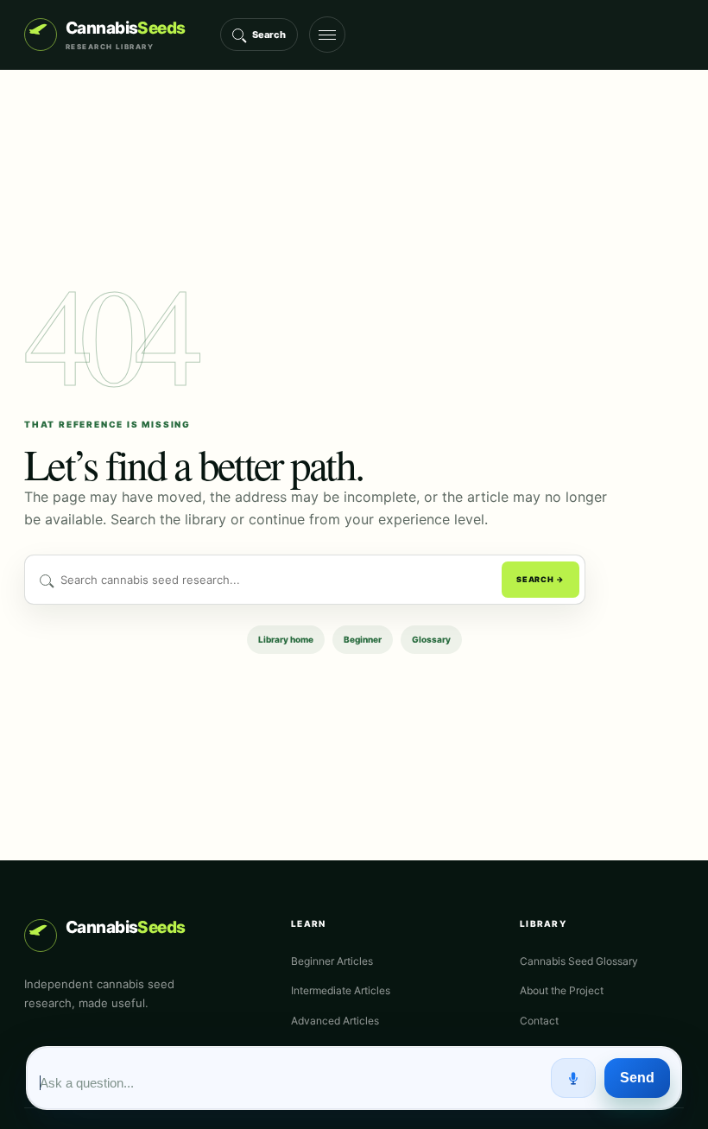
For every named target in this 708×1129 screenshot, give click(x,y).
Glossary (431, 639)
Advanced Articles (335, 1020)
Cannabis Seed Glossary (579, 961)
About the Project (562, 990)
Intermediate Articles (340, 990)
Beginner (363, 639)
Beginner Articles (332, 961)
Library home (285, 639)
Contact (539, 1020)
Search (269, 35)
